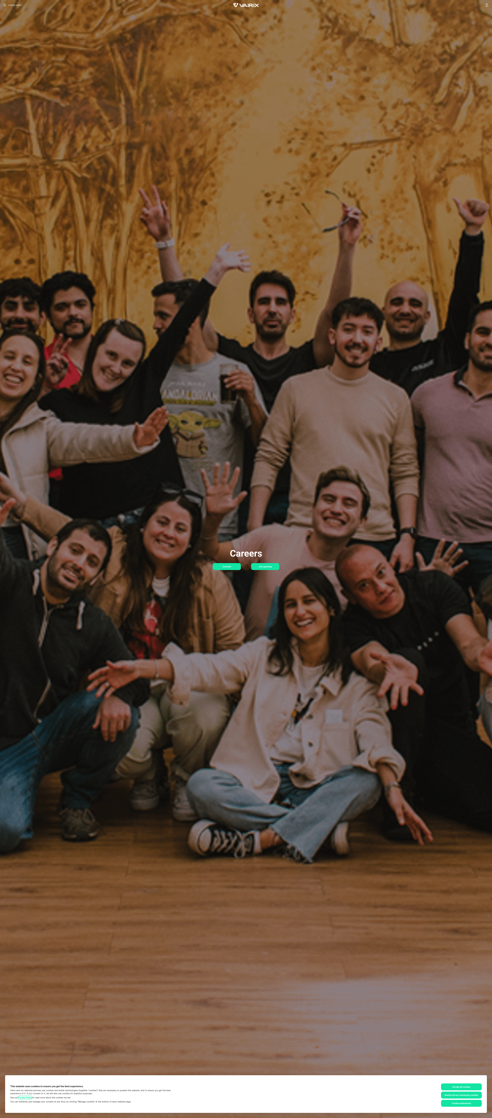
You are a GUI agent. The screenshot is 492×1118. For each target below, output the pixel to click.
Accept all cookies (461, 1087)
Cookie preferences (461, 1103)
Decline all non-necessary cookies (461, 1095)
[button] (486, 5)
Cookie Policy (25, 1097)
